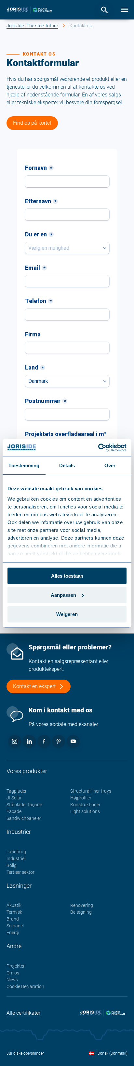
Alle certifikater (23, 1013)
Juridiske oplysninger (25, 1053)
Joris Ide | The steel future (32, 25)
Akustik (14, 905)
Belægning (81, 912)
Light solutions (85, 811)
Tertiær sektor (20, 872)
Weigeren (67, 614)
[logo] (29, 9)
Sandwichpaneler (24, 818)
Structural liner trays (90, 791)
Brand (13, 919)
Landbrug (16, 851)
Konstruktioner (85, 804)
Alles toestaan (67, 576)
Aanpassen (63, 595)
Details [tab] (67, 465)
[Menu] (124, 9)
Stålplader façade (24, 804)
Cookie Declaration (25, 986)
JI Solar (14, 797)
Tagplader (17, 791)
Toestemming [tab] (23, 465)
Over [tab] (109, 465)
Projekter (16, 966)
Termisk (14, 912)
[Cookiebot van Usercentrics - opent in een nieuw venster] (98, 447)
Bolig (12, 865)
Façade (14, 811)
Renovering (81, 905)
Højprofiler (80, 797)
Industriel (16, 858)
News (12, 979)
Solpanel (15, 925)
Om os (13, 972)
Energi (13, 932)
